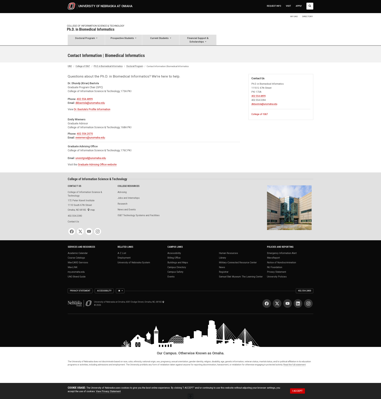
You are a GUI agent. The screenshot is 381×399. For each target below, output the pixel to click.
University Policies (277, 276)
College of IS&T (83, 66)
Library (222, 257)
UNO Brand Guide (77, 276)
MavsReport (273, 257)
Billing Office (174, 257)
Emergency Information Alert (282, 253)
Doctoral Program (135, 66)
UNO (70, 66)
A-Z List (122, 253)
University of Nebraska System (134, 262)
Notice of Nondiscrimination (281, 262)
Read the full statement (294, 364)
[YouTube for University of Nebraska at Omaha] (287, 303)
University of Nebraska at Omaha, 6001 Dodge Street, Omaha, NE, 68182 (128, 302)
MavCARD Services (78, 262)
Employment (124, 257)
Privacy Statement (276, 271)
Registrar (223, 271)
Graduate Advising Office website (97, 164)
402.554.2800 (304, 291)
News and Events (127, 209)
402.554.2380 (75, 215)
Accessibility (174, 253)
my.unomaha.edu (76, 271)
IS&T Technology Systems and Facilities (139, 215)
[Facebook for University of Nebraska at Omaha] (266, 303)
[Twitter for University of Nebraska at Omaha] (277, 303)
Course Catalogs (76, 257)
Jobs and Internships (129, 198)
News (222, 267)
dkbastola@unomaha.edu (90, 102)
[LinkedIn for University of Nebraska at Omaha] (298, 303)
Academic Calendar (78, 253)
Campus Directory (176, 267)
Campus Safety (175, 271)
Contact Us (73, 221)
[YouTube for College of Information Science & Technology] (89, 231)
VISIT (288, 6)
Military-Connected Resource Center (238, 262)
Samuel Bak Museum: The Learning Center (241, 276)
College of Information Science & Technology (95, 25)
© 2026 (98, 305)
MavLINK (72, 267)
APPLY (299, 6)
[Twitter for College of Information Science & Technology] (80, 231)
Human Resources (228, 253)
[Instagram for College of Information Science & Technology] (97, 231)
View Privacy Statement (108, 391)
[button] (86, 40)
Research (122, 203)
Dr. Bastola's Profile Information (92, 109)
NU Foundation (274, 267)
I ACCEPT (297, 390)
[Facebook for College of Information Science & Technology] (71, 231)
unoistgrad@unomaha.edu (90, 158)
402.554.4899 (85, 99)
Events (171, 276)
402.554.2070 (85, 133)
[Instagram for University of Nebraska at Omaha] (308, 303)
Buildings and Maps (177, 262)
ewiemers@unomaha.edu (90, 137)
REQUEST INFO (274, 6)
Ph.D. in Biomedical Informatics (90, 30)
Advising (122, 192)
